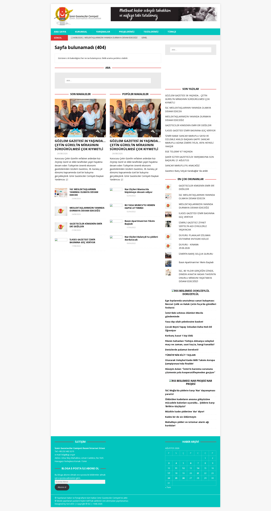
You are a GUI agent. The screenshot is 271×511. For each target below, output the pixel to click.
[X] (201, 38)
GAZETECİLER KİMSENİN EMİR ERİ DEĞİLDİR (86, 225)
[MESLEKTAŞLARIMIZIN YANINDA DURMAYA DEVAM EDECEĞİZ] (61, 211)
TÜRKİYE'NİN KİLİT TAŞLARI (180, 354)
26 (183, 478)
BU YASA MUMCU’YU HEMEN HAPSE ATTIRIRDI (140, 206)
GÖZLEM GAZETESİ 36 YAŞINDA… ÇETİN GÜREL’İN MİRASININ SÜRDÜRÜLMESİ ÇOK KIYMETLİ (80, 145)
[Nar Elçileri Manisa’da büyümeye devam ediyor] (116, 192)
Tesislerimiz (151, 31)
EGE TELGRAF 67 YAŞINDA (179, 151)
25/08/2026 (76, 198)
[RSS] (217, 38)
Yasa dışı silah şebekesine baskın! (184, 321)
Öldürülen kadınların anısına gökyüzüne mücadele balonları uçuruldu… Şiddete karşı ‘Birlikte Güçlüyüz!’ (190, 403)
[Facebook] (190, 38)
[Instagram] (195, 38)
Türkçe (171, 31)
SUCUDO (70, 504)
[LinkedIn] (212, 38)
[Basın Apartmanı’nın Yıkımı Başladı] (116, 224)
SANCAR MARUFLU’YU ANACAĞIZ (182, 165)
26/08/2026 (62, 153)
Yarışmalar (103, 31)
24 (169, 478)
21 (198, 473)
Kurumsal (81, 31)
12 (183, 468)
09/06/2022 (131, 243)
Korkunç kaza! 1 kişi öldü (179, 335)
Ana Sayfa (60, 31)
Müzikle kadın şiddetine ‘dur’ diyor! (184, 411)
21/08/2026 (76, 230)
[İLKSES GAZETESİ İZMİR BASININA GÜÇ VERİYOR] (61, 243)
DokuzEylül (191, 294)
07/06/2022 (131, 227)
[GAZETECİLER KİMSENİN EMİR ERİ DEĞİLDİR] (61, 227)
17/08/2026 (76, 246)
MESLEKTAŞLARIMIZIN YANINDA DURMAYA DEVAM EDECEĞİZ (87, 209)
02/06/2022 (131, 195)
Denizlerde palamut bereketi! (181, 349)
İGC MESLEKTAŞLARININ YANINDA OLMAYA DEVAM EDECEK (84, 192)
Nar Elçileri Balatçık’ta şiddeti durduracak (141, 238)
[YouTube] (206, 38)
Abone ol (62, 487)
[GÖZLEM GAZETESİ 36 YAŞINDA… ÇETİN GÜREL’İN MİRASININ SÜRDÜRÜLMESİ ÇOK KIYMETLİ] (80, 118)
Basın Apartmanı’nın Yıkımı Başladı (140, 222)
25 (176, 478)
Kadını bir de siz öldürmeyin (180, 416)
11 (176, 468)
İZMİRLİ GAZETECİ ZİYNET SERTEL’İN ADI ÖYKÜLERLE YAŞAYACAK (193, 226)
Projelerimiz (127, 31)
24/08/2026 (76, 214)
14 (198, 468)
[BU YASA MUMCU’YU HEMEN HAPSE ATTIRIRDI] (116, 208)
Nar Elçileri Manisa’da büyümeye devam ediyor (138, 191)
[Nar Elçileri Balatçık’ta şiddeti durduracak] (116, 240)
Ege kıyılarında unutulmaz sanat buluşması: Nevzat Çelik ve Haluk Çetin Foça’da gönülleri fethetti (190, 304)
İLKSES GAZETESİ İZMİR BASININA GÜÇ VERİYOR (82, 241)
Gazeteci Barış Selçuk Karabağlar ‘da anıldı (186, 170)
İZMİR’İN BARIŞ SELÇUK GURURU (196, 253)
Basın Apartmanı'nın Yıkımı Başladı (196, 262)
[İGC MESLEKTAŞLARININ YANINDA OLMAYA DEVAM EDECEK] (61, 192)
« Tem (168, 487)
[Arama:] (108, 80)
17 (169, 473)
